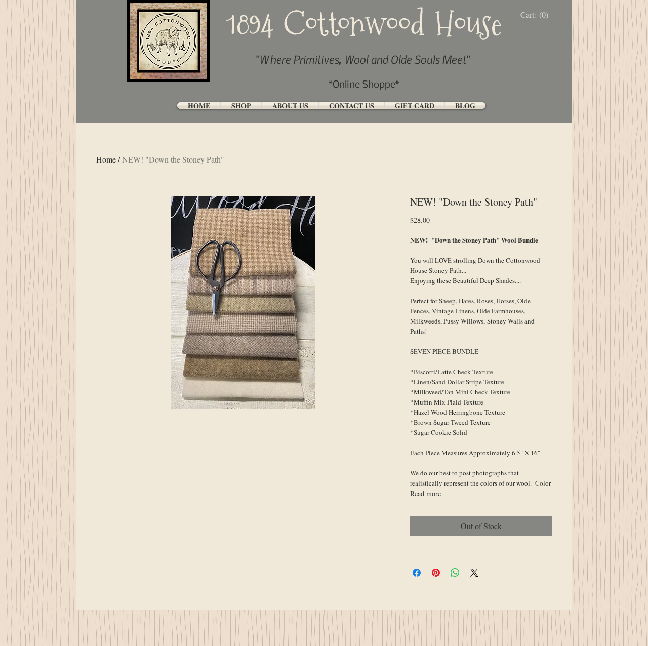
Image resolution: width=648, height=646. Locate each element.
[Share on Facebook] (417, 573)
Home (106, 159)
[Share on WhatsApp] (455, 573)
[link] (536, 15)
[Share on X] (474, 573)
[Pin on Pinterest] (436, 573)
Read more (425, 493)
